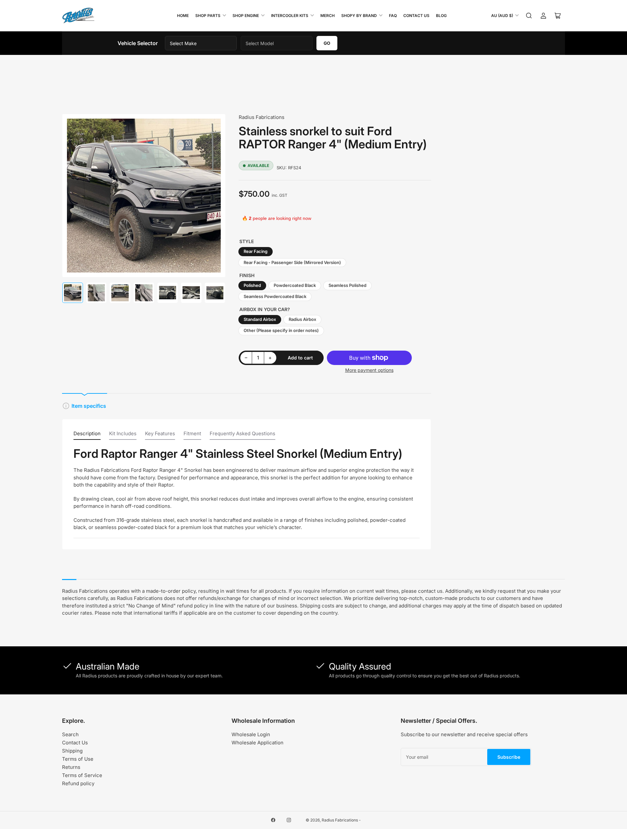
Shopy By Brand (359, 15)
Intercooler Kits (289, 15)
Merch (327, 15)
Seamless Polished (347, 285)
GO (327, 43)
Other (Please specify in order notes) (281, 330)
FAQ (393, 15)
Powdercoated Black (295, 285)
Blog (441, 15)
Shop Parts (207, 15)
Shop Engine (246, 15)
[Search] (529, 15)
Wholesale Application (257, 742)
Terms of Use (77, 759)
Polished (252, 285)
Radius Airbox (302, 319)
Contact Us (416, 15)
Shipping (72, 751)
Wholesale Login (251, 734)
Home (183, 15)
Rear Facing (255, 251)
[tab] (87, 435)
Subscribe (508, 757)
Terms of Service (82, 775)
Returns (71, 767)
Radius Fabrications (261, 117)
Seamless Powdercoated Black (275, 296)
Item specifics (89, 406)
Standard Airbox (260, 319)
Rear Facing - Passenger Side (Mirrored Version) (292, 262)
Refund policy (78, 783)
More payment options (369, 370)
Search (70, 734)
